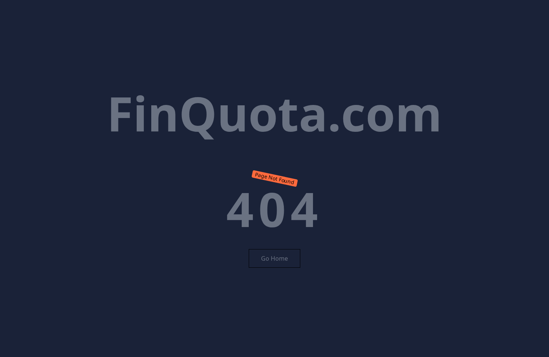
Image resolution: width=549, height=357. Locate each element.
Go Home (274, 258)
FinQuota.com (274, 113)
